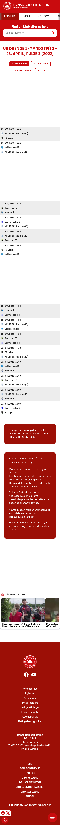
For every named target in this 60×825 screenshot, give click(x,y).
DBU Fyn (30, 773)
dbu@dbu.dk (31, 749)
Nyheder (30, 693)
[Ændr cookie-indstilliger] (4, 820)
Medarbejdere (30, 703)
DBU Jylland (30, 778)
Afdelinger (30, 698)
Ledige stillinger (30, 707)
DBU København (30, 782)
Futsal (30, 796)
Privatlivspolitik (30, 712)
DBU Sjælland (30, 792)
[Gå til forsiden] (24, 6)
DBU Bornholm (30, 768)
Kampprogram (19, 64)
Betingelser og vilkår (30, 721)
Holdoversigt (40, 64)
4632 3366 (28, 437)
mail (46, 434)
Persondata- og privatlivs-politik (30, 806)
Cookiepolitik (30, 717)
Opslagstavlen (23, 71)
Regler (41, 71)
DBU (30, 764)
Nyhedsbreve (30, 689)
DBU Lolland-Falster (30, 787)
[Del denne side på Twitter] (8, 813)
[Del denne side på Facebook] (3, 813)
